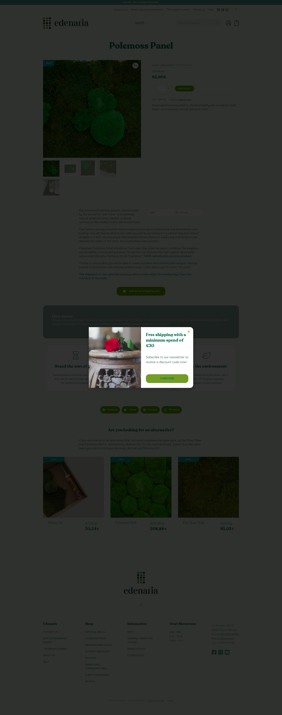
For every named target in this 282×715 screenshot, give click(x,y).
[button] (189, 331)
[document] (141, 357)
